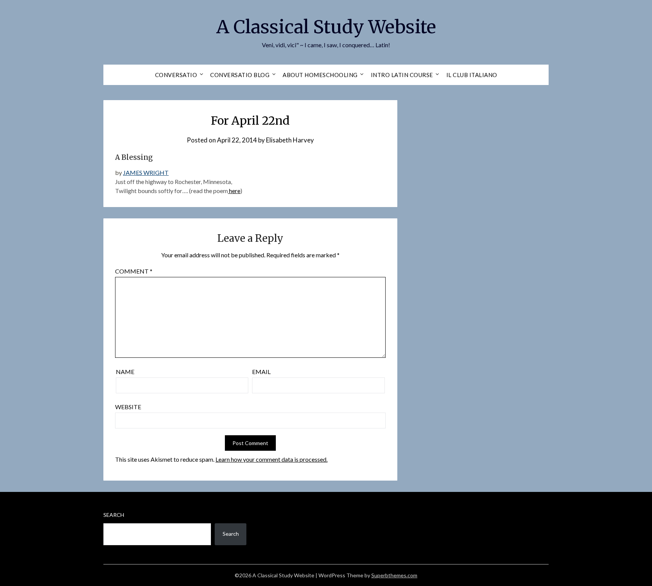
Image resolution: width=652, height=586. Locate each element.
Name (125, 371)
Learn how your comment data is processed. (271, 459)
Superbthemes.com (394, 575)
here (234, 190)
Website (128, 406)
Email (261, 371)
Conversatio (176, 74)
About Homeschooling (320, 74)
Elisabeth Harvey (290, 140)
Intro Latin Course (402, 74)
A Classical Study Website (326, 26)
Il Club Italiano (471, 74)
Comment (133, 271)
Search (113, 515)
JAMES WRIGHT (146, 172)
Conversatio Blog (239, 74)
